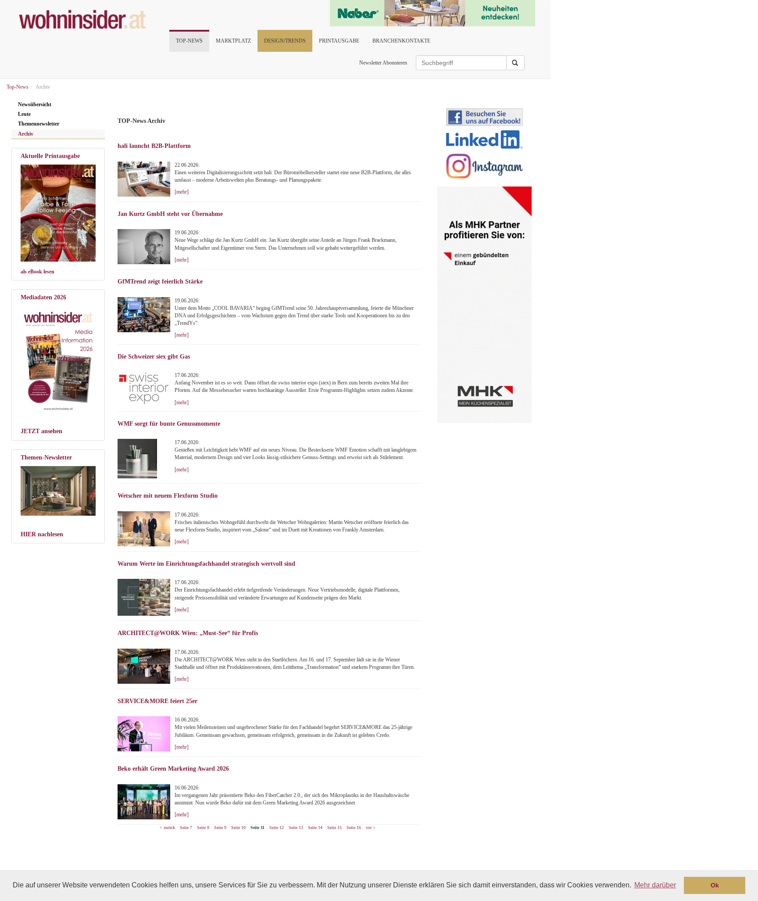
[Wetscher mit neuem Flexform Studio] (146, 528)
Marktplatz (233, 41)
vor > (370, 827)
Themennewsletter (38, 124)
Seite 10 (238, 827)
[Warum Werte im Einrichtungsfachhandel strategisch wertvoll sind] (144, 597)
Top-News (189, 41)
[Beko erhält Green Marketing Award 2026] (146, 801)
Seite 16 (354, 827)
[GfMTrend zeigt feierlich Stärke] (144, 314)
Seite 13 (296, 827)
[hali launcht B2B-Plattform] (144, 179)
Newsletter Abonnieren (383, 63)
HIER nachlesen (42, 534)
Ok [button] (715, 885)
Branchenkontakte (401, 41)
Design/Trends (285, 41)
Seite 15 (334, 827)
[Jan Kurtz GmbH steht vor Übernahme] (146, 246)
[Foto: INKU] (58, 491)
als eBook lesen (37, 272)
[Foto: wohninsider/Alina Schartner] (58, 213)
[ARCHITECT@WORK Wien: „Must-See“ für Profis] (146, 666)
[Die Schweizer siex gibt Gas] (146, 388)
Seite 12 (276, 827)
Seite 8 (203, 827)
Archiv (25, 134)
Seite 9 (220, 827)
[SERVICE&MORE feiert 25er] (144, 733)
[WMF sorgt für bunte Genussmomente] (144, 458)
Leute (24, 114)
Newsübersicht (34, 104)
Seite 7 (186, 827)
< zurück (167, 827)
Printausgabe (339, 41)
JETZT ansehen (41, 431)
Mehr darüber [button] (655, 885)
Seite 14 (315, 827)
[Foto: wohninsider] (58, 359)
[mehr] (182, 192)
